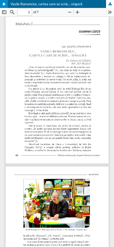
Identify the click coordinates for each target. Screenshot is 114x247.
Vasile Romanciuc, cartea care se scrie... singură (46, 4)
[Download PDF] (110, 4)
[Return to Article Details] (4, 4)
